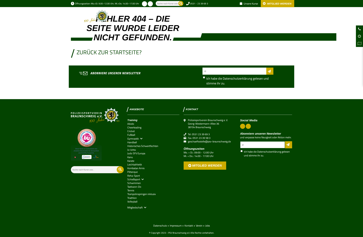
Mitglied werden (206, 165)
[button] (177, 14)
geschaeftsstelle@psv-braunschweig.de (209, 141)
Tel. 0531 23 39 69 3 (199, 134)
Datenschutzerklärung (237, 78)
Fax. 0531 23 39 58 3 (199, 138)
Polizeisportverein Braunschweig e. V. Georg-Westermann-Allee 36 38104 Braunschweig (208, 123)
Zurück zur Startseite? (109, 52)
